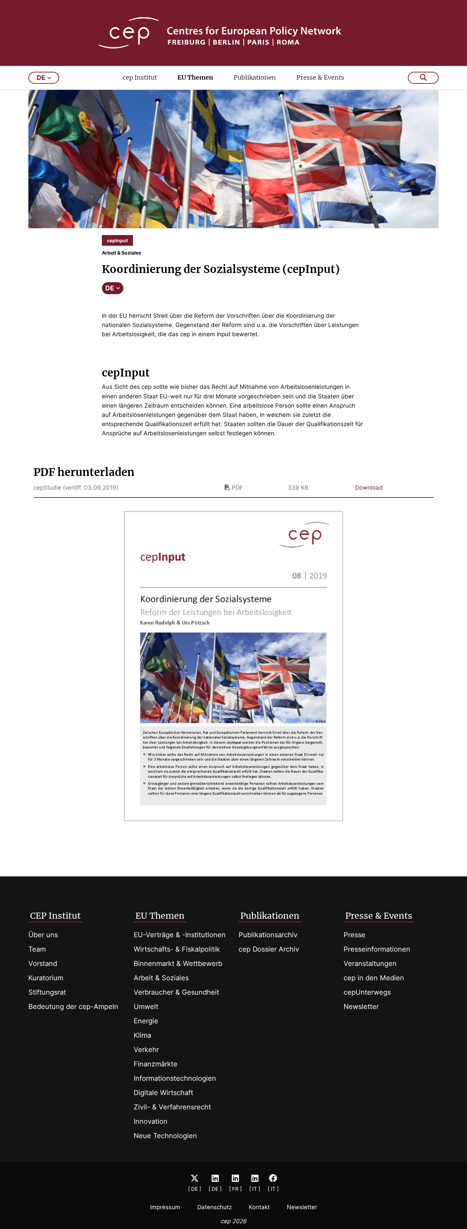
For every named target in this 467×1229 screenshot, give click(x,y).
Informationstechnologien (175, 1078)
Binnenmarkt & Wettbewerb (178, 963)
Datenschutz (214, 1207)
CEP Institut (55, 915)
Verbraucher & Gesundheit (176, 992)
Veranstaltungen (370, 963)
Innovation (151, 1121)
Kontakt (259, 1207)
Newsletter (361, 1006)
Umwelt (146, 1006)
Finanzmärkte (155, 1064)
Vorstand (42, 963)
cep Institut (140, 77)
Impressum (165, 1207)
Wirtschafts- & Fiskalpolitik (177, 949)
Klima (142, 1035)
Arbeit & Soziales (161, 978)
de (41, 78)
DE (109, 288)
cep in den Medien (374, 978)
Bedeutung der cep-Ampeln (73, 1006)
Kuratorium (45, 978)
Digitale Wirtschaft (163, 1093)
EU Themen (195, 77)
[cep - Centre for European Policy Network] (233, 33)
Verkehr (146, 1050)
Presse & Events (320, 77)
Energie (146, 1021)
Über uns (43, 935)
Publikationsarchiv (268, 935)
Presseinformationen (377, 949)
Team (37, 949)
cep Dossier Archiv (269, 949)
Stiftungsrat (47, 992)
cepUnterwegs (367, 992)
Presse (354, 935)
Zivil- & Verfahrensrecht (172, 1107)
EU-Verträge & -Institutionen (180, 935)
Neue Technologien (165, 1136)
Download (369, 487)
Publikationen (255, 77)
